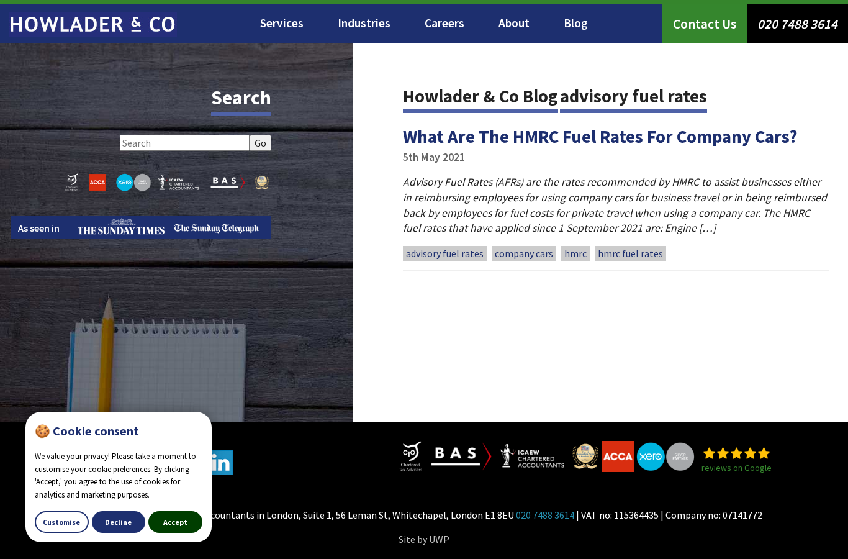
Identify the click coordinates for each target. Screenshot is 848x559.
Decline (118, 522)
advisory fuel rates (445, 253)
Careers (444, 23)
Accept (175, 522)
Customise (61, 522)
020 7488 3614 (797, 24)
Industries (364, 23)
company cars (524, 253)
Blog (576, 23)
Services (282, 23)
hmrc (575, 253)
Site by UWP (424, 539)
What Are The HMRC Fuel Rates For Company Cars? (600, 136)
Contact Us (704, 24)
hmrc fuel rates (630, 253)
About (514, 23)
